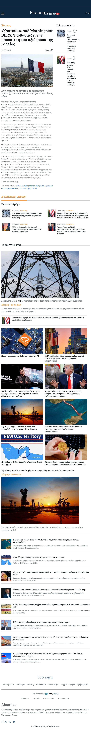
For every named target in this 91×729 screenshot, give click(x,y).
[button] (2, 13)
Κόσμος (6, 25)
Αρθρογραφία (82, 684)
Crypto (64, 684)
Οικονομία (20, 684)
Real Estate (41, 684)
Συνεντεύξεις (53, 684)
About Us (25, 698)
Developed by (39, 693)
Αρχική (36, 698)
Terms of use (48, 698)
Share (48, 50)
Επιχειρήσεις (8, 684)
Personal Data (64, 698)
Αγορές (72, 684)
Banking (30, 684)
